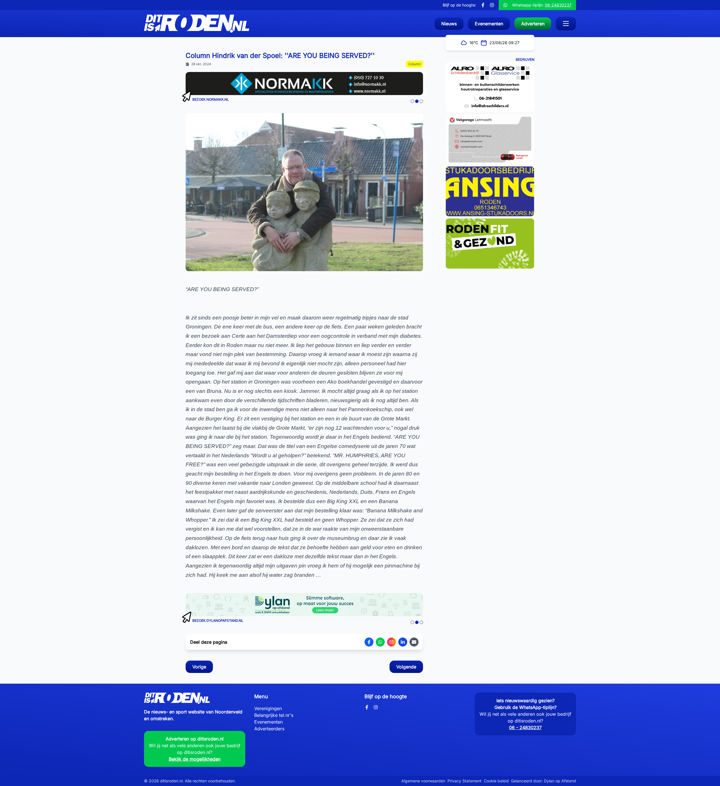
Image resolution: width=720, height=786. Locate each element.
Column (414, 64)
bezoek (199, 99)
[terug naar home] (196, 24)
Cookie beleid (496, 780)
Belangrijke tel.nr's (273, 715)
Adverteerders (269, 728)
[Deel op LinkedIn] (402, 642)
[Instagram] (492, 5)
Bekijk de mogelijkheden (194, 759)
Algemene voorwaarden (423, 780)
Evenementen (268, 722)
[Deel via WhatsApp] (380, 642)
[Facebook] (483, 5)
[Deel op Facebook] (369, 642)
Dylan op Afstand (560, 780)
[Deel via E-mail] (414, 642)
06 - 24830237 (525, 727)
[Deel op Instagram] (391, 642)
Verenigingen (268, 708)
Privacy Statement (464, 780)
